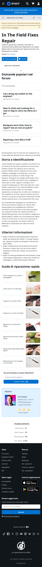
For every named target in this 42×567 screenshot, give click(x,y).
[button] (27, 4)
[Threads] (34, 534)
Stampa (24, 454)
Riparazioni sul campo (15, 18)
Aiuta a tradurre (19, 527)
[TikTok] (4, 534)
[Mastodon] (25, 534)
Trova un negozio (28, 467)
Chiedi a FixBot (19, 382)
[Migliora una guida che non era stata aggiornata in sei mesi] (24, 409)
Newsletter (6, 467)
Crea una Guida (10, 59)
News (24, 457)
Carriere (5, 464)
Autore (8, 391)
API (3, 471)
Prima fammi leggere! (11, 516)
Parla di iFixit (6, 460)
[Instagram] (17, 534)
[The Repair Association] (38, 534)
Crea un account (21, 12)
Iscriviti (21, 512)
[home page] (13, 4)
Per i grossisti (27, 464)
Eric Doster (11, 54)
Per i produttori (27, 471)
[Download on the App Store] (29, 482)
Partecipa (25, 460)
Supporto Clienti (7, 457)
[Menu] (3, 4)
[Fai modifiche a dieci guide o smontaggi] (28, 409)
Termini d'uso (7, 488)
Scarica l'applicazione (31, 477)
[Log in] (38, 4)
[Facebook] (8, 534)
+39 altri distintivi (23, 413)
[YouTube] (21, 534)
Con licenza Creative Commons (21, 559)
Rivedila (15, 28)
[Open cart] (33, 4)
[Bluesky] (30, 534)
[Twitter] (12, 534)
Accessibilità (6, 481)
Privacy (4, 485)
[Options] (3, 17)
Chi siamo (5, 454)
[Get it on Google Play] (30, 489)
